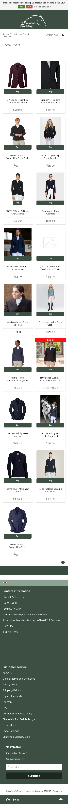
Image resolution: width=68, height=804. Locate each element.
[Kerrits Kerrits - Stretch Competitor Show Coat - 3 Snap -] (18, 131)
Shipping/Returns (12, 690)
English (26, 34)
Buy (17, 92)
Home (5, 34)
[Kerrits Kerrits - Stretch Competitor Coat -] (18, 520)
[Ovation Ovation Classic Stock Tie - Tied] (18, 298)
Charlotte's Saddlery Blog (16, 736)
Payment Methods (12, 696)
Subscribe (34, 775)
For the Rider (15, 34)
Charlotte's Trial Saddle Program (20, 719)
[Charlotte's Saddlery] (34, 21)
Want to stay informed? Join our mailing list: (16, 756)
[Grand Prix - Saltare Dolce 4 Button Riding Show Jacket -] (50, 75)
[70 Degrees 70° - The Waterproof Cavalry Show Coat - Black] (50, 242)
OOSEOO (47, 791)
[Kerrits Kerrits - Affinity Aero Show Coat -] (18, 409)
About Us (8, 673)
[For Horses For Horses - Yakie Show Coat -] (50, 298)
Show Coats (7, 37)
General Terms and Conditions (19, 678)
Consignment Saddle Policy (17, 713)
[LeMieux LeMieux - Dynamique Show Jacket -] (50, 131)
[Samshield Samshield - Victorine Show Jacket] (18, 242)
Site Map (7, 702)
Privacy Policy (10, 684)
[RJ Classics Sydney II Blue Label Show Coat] (50, 353)
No (29, 7)
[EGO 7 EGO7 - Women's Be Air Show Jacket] (18, 186)
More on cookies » (42, 7)
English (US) (52, 35)
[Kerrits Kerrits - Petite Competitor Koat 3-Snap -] (18, 353)
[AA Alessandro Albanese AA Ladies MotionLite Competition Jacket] (18, 75)
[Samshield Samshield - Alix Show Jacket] (18, 464)
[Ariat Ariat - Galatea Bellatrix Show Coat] (50, 464)
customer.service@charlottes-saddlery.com (25, 614)
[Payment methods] (6, 582)
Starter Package (11, 731)
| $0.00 (13, 799)
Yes (21, 7)
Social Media (9, 725)
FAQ (5, 707)
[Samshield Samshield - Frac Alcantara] (50, 186)
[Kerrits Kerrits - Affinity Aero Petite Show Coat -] (50, 409)
